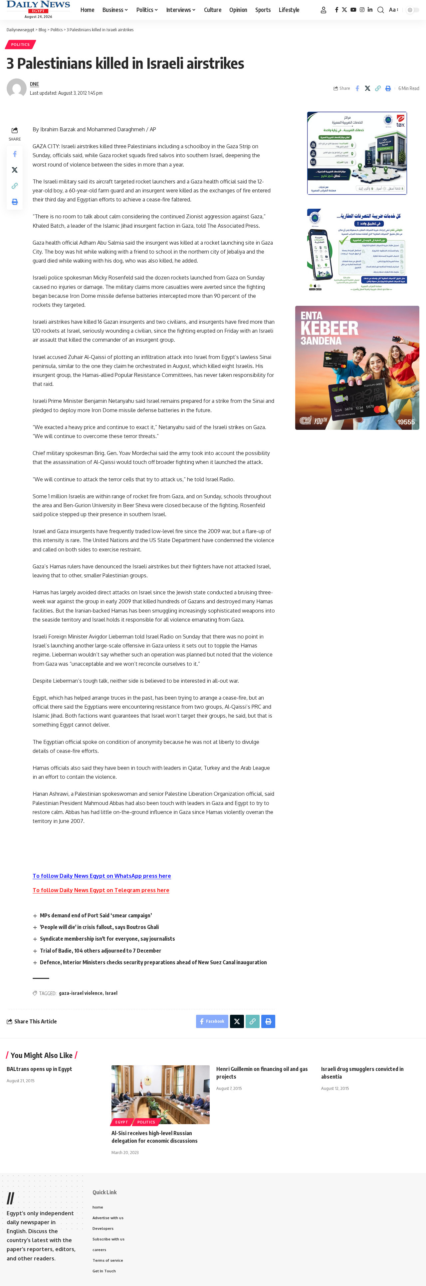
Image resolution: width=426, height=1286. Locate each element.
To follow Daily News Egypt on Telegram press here (101, 890)
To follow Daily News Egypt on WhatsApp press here (102, 876)
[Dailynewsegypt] (38, 7)
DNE (34, 84)
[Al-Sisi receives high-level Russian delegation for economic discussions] (160, 1094)
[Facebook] (336, 9)
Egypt (121, 1122)
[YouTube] (353, 9)
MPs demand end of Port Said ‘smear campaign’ (96, 915)
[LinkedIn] (370, 9)
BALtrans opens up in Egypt (39, 1069)
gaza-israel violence (81, 993)
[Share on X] (367, 88)
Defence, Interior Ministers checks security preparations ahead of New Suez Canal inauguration (153, 962)
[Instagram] (362, 9)
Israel (111, 993)
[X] (344, 9)
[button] (323, 10)
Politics (20, 44)
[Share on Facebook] (357, 88)
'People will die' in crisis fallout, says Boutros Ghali (99, 927)
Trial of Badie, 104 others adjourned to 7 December (100, 950)
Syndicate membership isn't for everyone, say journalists (107, 938)
